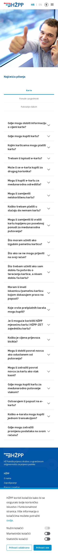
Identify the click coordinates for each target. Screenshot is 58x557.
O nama (7, 478)
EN (40, 4)
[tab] (29, 90)
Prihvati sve (42, 547)
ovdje (9, 520)
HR (32, 4)
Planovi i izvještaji (12, 487)
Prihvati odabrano (19, 547)
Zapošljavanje (10, 482)
